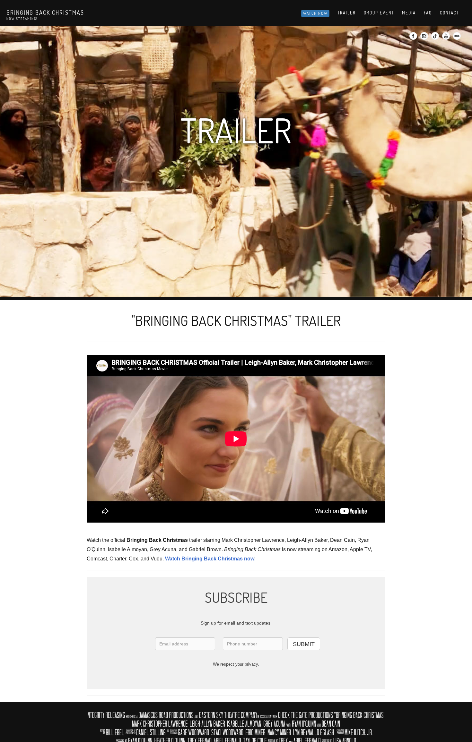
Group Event (379, 12)
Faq (428, 12)
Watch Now (315, 13)
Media (409, 12)
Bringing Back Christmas (45, 12)
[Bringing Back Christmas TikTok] (436, 38)
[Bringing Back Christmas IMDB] (457, 38)
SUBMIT (304, 644)
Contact (449, 12)
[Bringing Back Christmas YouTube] (446, 38)
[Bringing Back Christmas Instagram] (425, 38)
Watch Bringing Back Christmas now (209, 558)
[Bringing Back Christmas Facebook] (414, 38)
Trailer (346, 12)
